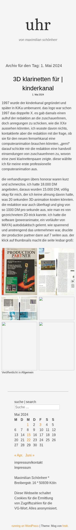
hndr (65, 525)
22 (29, 440)
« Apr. (18, 455)
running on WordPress (25, 525)
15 (29, 435)
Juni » (29, 455)
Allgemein (27, 372)
